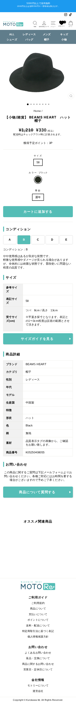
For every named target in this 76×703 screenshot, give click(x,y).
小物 (64, 39)
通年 (38, 197)
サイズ (38, 155)
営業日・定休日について (38, 669)
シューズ (12, 39)
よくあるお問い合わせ (38, 652)
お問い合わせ (38, 647)
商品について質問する (37, 492)
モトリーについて (38, 685)
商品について (38, 608)
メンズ (47, 34)
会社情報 (38, 680)
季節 (38, 190)
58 (38, 162)
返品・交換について (38, 658)
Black (38, 179)
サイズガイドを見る (37, 339)
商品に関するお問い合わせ (38, 664)
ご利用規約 (38, 603)
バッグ (29, 39)
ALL (12, 34)
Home (37, 111)
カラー (38, 172)
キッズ (64, 34)
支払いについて (38, 614)
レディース (29, 34)
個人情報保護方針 (38, 636)
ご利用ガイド (38, 597)
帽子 (46, 39)
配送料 (17, 134)
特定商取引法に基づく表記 (38, 631)
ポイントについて (38, 619)
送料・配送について (38, 625)
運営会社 (38, 691)
